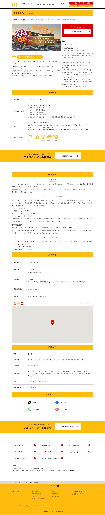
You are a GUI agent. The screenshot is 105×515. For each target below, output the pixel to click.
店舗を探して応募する (81, 3)
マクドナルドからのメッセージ (27, 4)
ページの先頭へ (51, 486)
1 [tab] (36, 53)
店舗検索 (54, 491)
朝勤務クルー (18, 19)
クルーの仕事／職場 (40, 4)
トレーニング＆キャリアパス (61, 4)
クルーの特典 (50, 4)
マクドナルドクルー (33, 19)
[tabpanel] (36, 37)
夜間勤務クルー (67, 19)
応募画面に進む (77, 32)
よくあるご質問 (75, 5)
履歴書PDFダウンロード (39, 468)
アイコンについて (85, 303)
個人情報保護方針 (28, 506)
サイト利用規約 (37, 506)
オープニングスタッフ (77, 491)
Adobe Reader (70, 470)
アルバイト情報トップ (17, 491)
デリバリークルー (51, 19)
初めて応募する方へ (87, 5)
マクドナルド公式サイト (17, 506)
